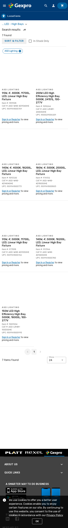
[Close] (20, 51)
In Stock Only (41, 41)
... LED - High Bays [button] (13, 24)
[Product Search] (46, 6)
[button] (24, 30)
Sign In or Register (11, 119)
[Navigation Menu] (4, 6)
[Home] (19, 6)
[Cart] (62, 6)
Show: (52, 357)
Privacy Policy (54, 515)
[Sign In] (53, 6)
